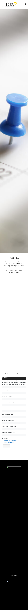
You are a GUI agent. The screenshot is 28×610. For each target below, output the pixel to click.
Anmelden (6, 446)
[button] (14, 413)
